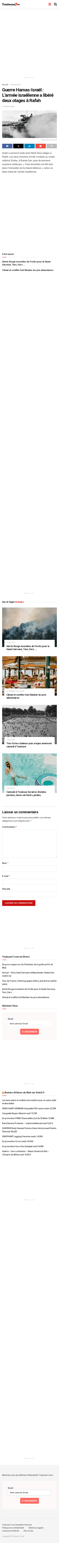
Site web (6, 889)
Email (10, 1019)
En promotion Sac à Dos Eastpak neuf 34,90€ (23, 1146)
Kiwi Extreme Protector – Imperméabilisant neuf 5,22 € (27, 1123)
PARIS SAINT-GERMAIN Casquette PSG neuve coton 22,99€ (29, 1108)
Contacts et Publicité (10, 1531)
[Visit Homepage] (11, 4)
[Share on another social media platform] (52, 146)
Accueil (5, 85)
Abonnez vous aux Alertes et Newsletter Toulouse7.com (27, 1475)
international (15, 85)
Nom (5, 863)
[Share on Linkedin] (29, 146)
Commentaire (9, 826)
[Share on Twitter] (18, 146)
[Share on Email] (40, 146)
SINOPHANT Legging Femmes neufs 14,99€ (22, 1136)
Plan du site (28, 1531)
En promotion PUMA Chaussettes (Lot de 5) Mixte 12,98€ (28, 1118)
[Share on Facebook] (7, 146)
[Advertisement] (29, 41)
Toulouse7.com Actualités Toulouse (17, 1525)
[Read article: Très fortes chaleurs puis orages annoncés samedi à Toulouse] (29, 724)
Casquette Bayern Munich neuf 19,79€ (19, 1113)
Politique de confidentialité (13, 1528)
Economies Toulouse (15, 691)
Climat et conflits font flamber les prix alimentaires (27, 270)
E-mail (6, 876)
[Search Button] (55, 4)
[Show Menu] (49, 4)
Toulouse (10, 642)
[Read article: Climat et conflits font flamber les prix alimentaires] (29, 676)
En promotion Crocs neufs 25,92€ (17, 1141)
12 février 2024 (8, 106)
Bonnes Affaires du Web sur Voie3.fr (25, 1092)
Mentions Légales (36, 1528)
